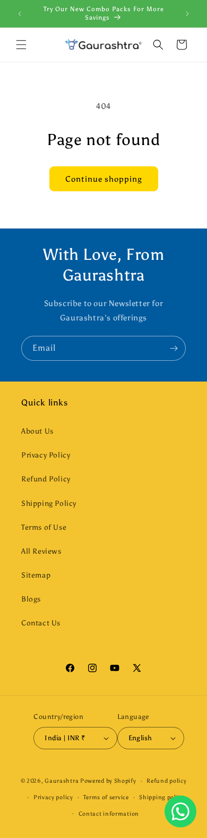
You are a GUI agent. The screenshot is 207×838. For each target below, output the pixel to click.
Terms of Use (43, 527)
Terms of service (105, 797)
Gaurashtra (62, 780)
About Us (37, 431)
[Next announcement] (187, 14)
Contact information (109, 813)
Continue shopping (103, 179)
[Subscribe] (173, 348)
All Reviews (41, 551)
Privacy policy (53, 797)
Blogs (31, 599)
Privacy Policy (45, 455)
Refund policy (166, 780)
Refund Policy (46, 479)
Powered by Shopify (108, 780)
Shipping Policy (48, 503)
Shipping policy (161, 797)
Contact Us (41, 623)
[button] (21, 44)
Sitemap (35, 575)
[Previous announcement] (19, 14)
